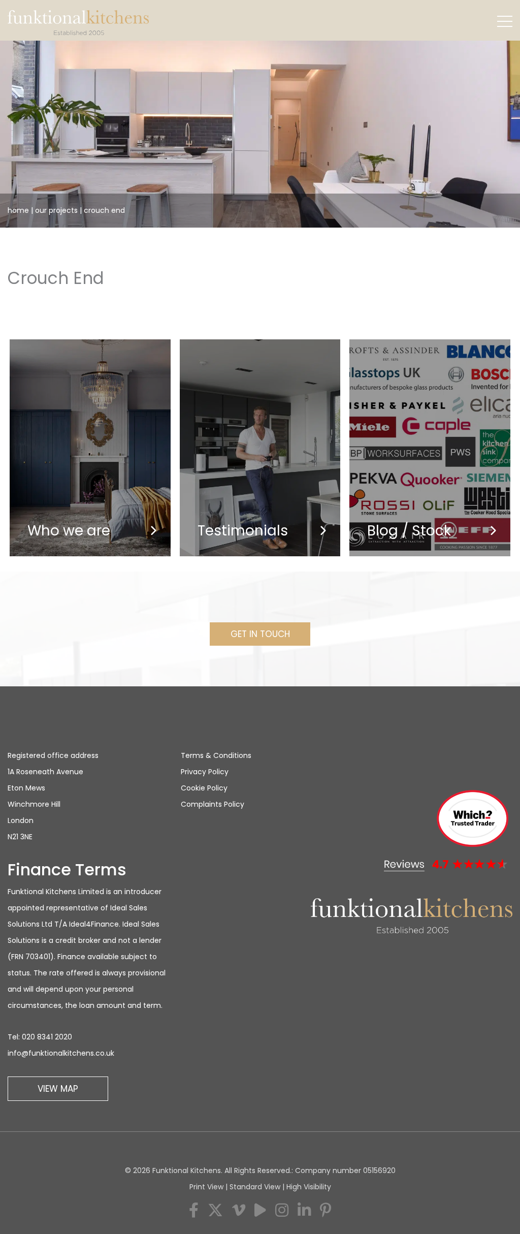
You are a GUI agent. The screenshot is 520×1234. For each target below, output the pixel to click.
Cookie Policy (204, 788)
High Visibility (308, 1187)
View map (58, 1089)
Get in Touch (260, 634)
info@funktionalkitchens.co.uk (61, 1053)
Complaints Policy (212, 804)
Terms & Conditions (216, 755)
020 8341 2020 (47, 1037)
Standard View (255, 1187)
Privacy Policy (205, 772)
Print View (206, 1187)
